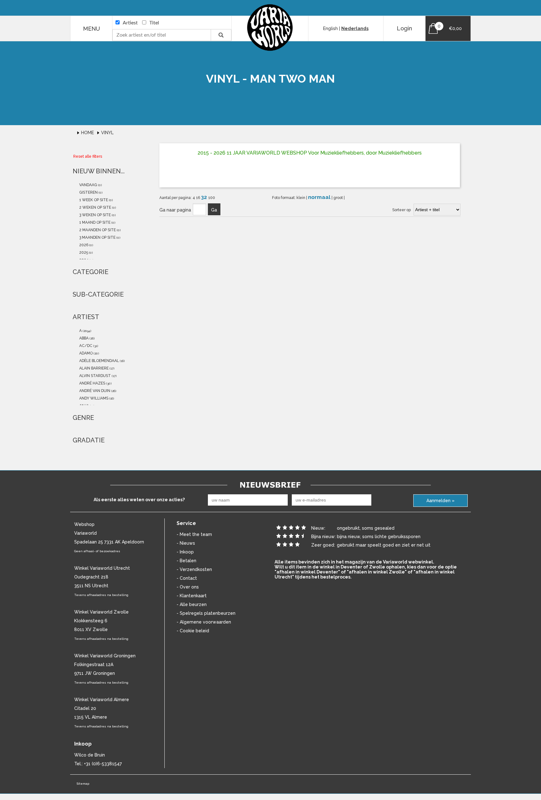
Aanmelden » (440, 500)
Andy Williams (93, 398)
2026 (83, 245)
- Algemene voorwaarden (204, 621)
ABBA (83, 338)
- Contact (187, 578)
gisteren (88, 192)
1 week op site (93, 200)
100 (211, 198)
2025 (83, 252)
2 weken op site (94, 207)
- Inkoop (185, 551)
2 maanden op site (97, 230)
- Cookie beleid (193, 630)
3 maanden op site (96, 237)
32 (204, 197)
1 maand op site (94, 222)
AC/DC (85, 346)
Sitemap (82, 783)
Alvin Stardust (94, 376)
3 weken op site (94, 215)
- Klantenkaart (192, 595)
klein (301, 198)
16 (198, 198)
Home (88, 132)
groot (338, 198)
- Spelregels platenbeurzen (206, 613)
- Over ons (188, 586)
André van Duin (94, 391)
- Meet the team (194, 534)
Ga (214, 209)
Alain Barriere (93, 368)
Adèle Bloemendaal (98, 361)
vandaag (87, 185)
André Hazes (91, 383)
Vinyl (107, 132)
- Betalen (186, 560)
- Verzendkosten (194, 569)
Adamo (85, 353)
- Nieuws (186, 543)
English (330, 28)
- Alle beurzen (192, 604)
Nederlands (354, 28)
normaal (320, 197)
